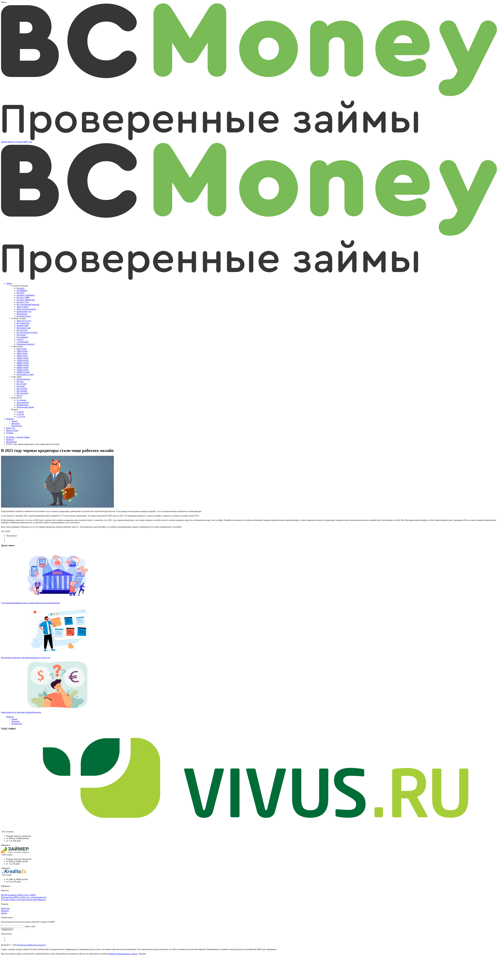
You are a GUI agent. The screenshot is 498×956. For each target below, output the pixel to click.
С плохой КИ (22, 342)
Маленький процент (26, 344)
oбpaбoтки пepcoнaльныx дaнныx (122, 954)
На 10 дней (21, 384)
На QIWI (20, 293)
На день (20, 381)
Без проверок (22, 337)
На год (20, 395)
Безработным (22, 405)
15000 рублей (23, 360)
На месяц (21, 386)
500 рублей (21, 349)
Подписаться (7, 929)
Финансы (15, 423)
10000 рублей (23, 358)
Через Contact (22, 307)
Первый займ (22, 325)
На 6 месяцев (22, 393)
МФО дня (27, 142)
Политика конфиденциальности (31, 945)
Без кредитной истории (27, 332)
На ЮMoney (22, 290)
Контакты (5, 908)
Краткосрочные (23, 379)
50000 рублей (23, 370)
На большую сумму (25, 374)
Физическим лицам (25, 407)
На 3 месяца (22, 391)
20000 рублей (23, 363)
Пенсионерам (23, 402)
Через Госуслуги (24, 321)
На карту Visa (23, 302)
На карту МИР (23, 297)
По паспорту (22, 330)
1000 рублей (22, 351)
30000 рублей (23, 365)
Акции (14, 421)
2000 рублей (22, 353)
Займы (4, 142)
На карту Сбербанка (25, 295)
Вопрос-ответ (12, 430)
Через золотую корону (26, 309)
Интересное (16, 426)
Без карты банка (24, 316)
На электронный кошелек (28, 304)
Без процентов (23, 323)
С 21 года (21, 416)
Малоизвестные (24, 328)
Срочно (20, 339)
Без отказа (21, 335)
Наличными (22, 314)
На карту (21, 288)
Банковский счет (24, 311)
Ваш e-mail (30, 926)
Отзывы (19, 142)
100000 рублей (23, 372)
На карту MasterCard (26, 300)
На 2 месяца (22, 388)
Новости (11, 142)
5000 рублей (22, 356)
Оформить (5, 845)
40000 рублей (23, 367)
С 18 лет (20, 412)
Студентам (21, 400)
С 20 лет (20, 414)
